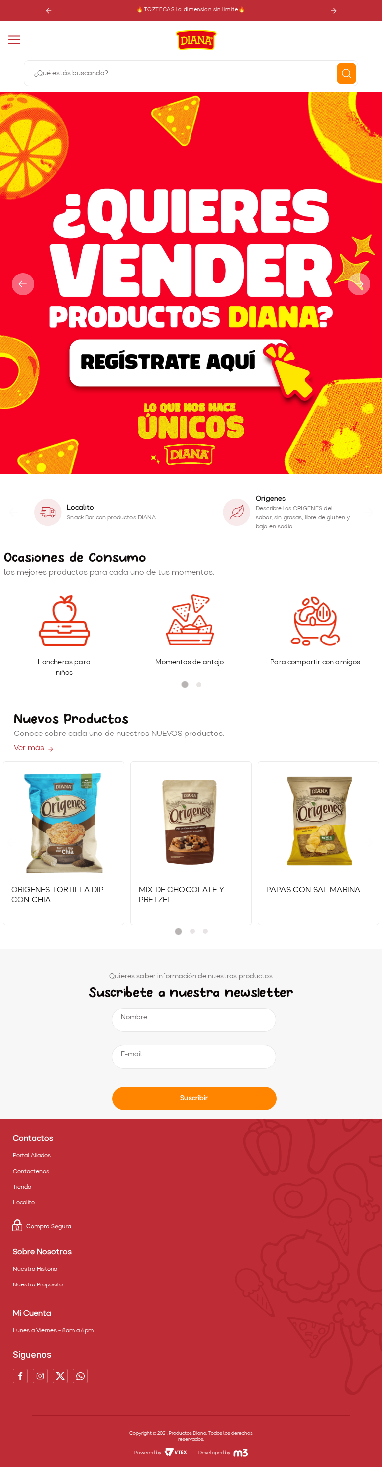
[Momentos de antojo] (189, 621)
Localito (24, 1203)
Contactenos (31, 1172)
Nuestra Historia (35, 1269)
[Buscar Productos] (346, 73)
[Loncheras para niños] (64, 621)
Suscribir (194, 1098)
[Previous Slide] (48, 10)
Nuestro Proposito (38, 1285)
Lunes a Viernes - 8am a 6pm (53, 1331)
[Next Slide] (333, 10)
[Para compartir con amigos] (315, 621)
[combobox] (191, 72)
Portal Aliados (32, 1156)
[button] (182, 469)
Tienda (22, 1187)
